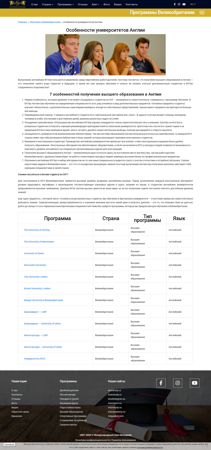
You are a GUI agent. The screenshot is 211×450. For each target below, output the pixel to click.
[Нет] (207, 446)
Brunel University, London (37, 288)
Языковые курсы (69, 403)
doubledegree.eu (116, 398)
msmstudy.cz (115, 394)
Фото (107, 4)
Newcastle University (35, 265)
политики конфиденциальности (150, 447)
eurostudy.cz (114, 390)
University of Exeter (34, 253)
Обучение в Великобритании (45, 22)
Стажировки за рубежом (73, 420)
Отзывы (83, 4)
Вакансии (17, 416)
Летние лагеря (67, 394)
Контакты (132, 4)
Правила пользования (123, 440)
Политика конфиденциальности (92, 440)
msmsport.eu (115, 403)
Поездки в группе (69, 398)
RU (191, 4)
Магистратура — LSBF (36, 335)
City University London (35, 276)
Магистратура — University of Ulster (43, 346)
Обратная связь (20, 411)
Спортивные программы (73, 416)
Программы (65, 4)
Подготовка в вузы (70, 407)
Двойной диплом (69, 390)
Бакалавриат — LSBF (35, 311)
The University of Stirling (37, 229)
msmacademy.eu (116, 411)
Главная (22, 22)
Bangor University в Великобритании (43, 300)
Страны (46, 4)
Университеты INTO (34, 358)
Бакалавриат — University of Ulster (42, 323)
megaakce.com (116, 416)
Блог (94, 4)
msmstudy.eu (115, 407)
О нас (34, 4)
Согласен (10, 444)
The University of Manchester (39, 241)
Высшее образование (71, 411)
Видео (117, 4)
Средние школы (68, 424)
